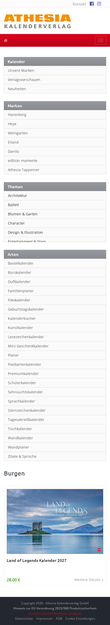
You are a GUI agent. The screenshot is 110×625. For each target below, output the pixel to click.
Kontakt (79, 3)
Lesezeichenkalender (26, 336)
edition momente (22, 160)
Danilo (13, 151)
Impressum (44, 618)
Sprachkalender (21, 401)
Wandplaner (18, 447)
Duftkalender (19, 281)
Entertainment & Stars (27, 241)
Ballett (13, 204)
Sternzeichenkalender (27, 410)
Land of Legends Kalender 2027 (37, 560)
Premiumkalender (23, 373)
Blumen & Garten (23, 213)
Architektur (17, 195)
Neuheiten (17, 88)
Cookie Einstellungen (80, 618)
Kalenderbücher (22, 318)
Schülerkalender (22, 382)
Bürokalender (19, 272)
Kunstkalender (20, 327)
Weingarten (18, 133)
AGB (59, 618)
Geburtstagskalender (26, 309)
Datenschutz (24, 618)
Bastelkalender (21, 263)
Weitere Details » (88, 579)
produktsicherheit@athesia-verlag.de (55, 613)
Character (16, 223)
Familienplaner (21, 290)
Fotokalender (19, 300)
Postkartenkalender (24, 364)
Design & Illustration (25, 232)
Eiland (13, 142)
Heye (12, 123)
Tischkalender (20, 428)
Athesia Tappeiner (23, 169)
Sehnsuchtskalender (25, 392)
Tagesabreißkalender (26, 419)
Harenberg (17, 114)
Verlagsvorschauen (24, 79)
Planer (13, 355)
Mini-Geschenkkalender (28, 346)
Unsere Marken (21, 70)
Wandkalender (20, 437)
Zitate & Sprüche (22, 456)
